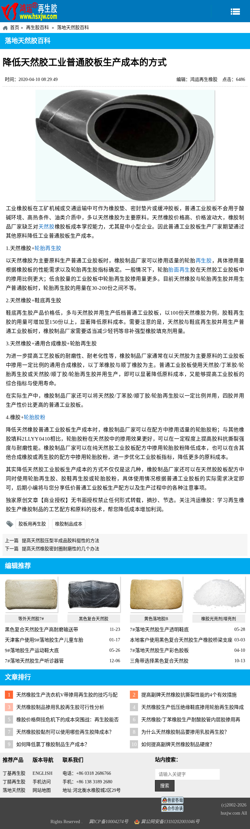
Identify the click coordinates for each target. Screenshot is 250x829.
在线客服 (174, 800)
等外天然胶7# (31, 618)
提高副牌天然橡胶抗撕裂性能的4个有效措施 (189, 694)
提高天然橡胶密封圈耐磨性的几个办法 (60, 548)
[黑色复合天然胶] (93, 610)
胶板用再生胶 (32, 524)
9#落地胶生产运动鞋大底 (32, 650)
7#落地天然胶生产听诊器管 (34, 661)
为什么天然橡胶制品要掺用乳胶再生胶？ (185, 732)
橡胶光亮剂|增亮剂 (218, 618)
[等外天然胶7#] (31, 610)
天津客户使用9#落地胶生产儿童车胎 (44, 640)
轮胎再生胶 (48, 248)
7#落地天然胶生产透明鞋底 (159, 629)
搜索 (164, 785)
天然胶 (46, 226)
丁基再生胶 (14, 773)
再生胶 (204, 260)
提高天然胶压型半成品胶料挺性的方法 (60, 540)
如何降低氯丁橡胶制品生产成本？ (53, 744)
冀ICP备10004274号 (108, 821)
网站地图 (42, 790)
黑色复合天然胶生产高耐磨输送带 (41, 629)
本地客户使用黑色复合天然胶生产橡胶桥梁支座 (181, 640)
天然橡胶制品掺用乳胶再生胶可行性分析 (60, 707)
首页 (14, 27)
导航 (230, 11)
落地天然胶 (14, 790)
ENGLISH (42, 773)
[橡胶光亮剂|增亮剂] (218, 610)
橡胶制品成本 (68, 524)
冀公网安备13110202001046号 (170, 821)
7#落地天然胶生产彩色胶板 (159, 650)
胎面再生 (179, 270)
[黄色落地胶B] (156, 610)
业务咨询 (174, 809)
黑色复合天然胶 (93, 618)
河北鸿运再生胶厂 (29, 11)
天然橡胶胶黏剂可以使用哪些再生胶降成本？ (65, 732)
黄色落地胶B (156, 618)
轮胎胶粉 (34, 417)
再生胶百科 (37, 27)
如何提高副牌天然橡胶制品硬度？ (178, 744)
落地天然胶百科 (73, 27)
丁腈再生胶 (14, 781)
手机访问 (42, 781)
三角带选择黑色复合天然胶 (159, 661)
